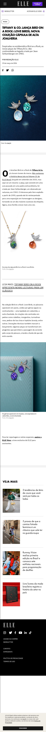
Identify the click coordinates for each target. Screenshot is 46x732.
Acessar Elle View (34, 11)
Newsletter (9, 11)
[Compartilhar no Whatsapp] (13, 70)
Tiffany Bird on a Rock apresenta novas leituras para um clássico (22, 287)
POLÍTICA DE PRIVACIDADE (13, 658)
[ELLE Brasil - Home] (23, 5)
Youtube (20, 632)
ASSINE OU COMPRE (37, 4)
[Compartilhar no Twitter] (7, 70)
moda (5, 22)
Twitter (10, 632)
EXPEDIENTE (8, 652)
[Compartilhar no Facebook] (2, 70)
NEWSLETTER (8, 642)
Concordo (23, 728)
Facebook (15, 632)
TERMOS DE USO (9, 661)
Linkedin (25, 632)
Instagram (5, 632)
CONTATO (6, 649)
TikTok (30, 632)
